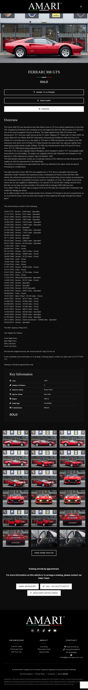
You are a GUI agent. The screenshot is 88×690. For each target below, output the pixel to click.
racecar (65, 674)
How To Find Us (72, 647)
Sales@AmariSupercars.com (71, 657)
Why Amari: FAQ (44, 649)
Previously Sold (16, 649)
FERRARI (45, 109)
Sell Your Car (16, 652)
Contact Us (51, 674)
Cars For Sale (16, 646)
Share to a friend (45, 92)
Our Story (44, 646)
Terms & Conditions (26, 674)
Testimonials (44, 652)
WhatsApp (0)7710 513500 (45, 593)
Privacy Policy (40, 674)
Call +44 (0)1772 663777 (57, 586)
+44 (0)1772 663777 (72, 649)
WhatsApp (45, 101)
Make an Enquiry (27, 586)
